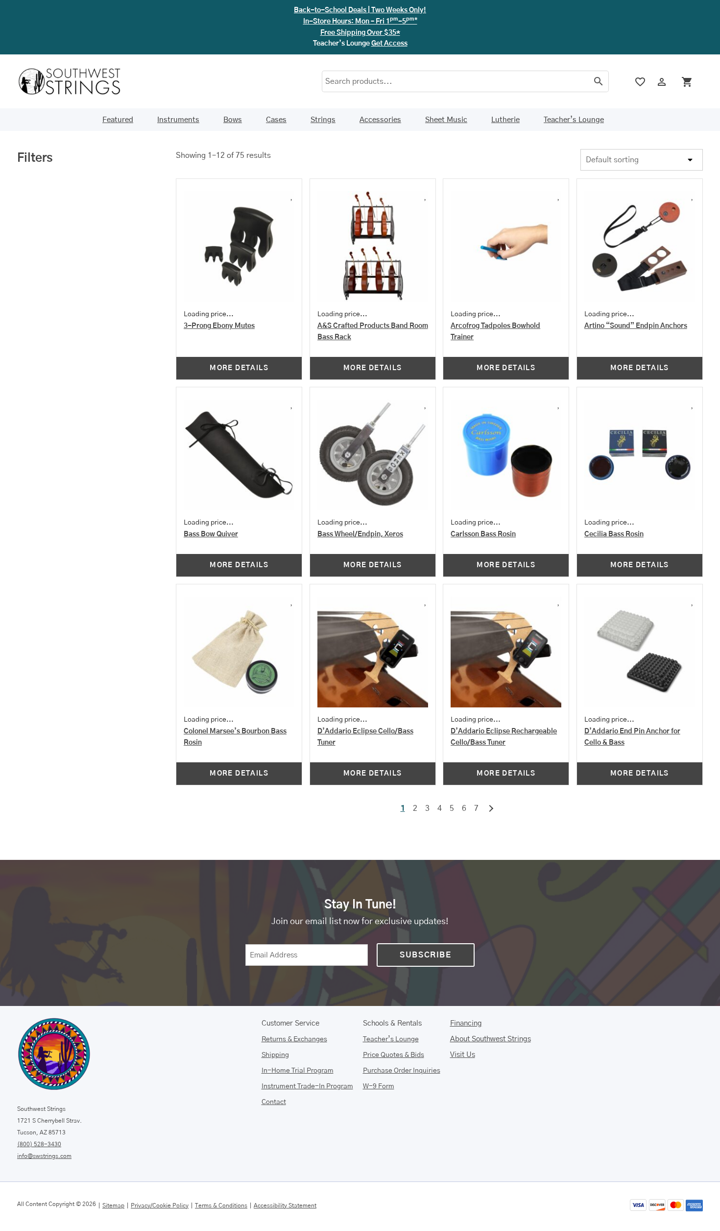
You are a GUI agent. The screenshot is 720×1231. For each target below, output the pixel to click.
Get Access (389, 43)
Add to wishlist (245, 194)
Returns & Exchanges (294, 1039)
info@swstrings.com (44, 1156)
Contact (274, 1102)
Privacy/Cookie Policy (160, 1205)
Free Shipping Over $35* (360, 32)
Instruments (178, 120)
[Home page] (76, 81)
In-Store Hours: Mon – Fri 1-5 (360, 21)
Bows (232, 120)
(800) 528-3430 (39, 1144)
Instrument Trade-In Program (307, 1086)
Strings (323, 120)
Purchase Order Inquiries (401, 1070)
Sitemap (113, 1205)
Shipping (275, 1055)
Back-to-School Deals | (360, 10)
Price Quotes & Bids (393, 1055)
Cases (276, 120)
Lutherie (505, 120)
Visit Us (462, 1054)
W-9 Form (378, 1086)
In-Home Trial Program (298, 1070)
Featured (117, 120)
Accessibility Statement (285, 1205)
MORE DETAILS (239, 368)
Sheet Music (446, 120)
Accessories (380, 120)
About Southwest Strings (490, 1039)
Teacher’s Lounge (574, 120)
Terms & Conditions (221, 1205)
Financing (466, 1023)
